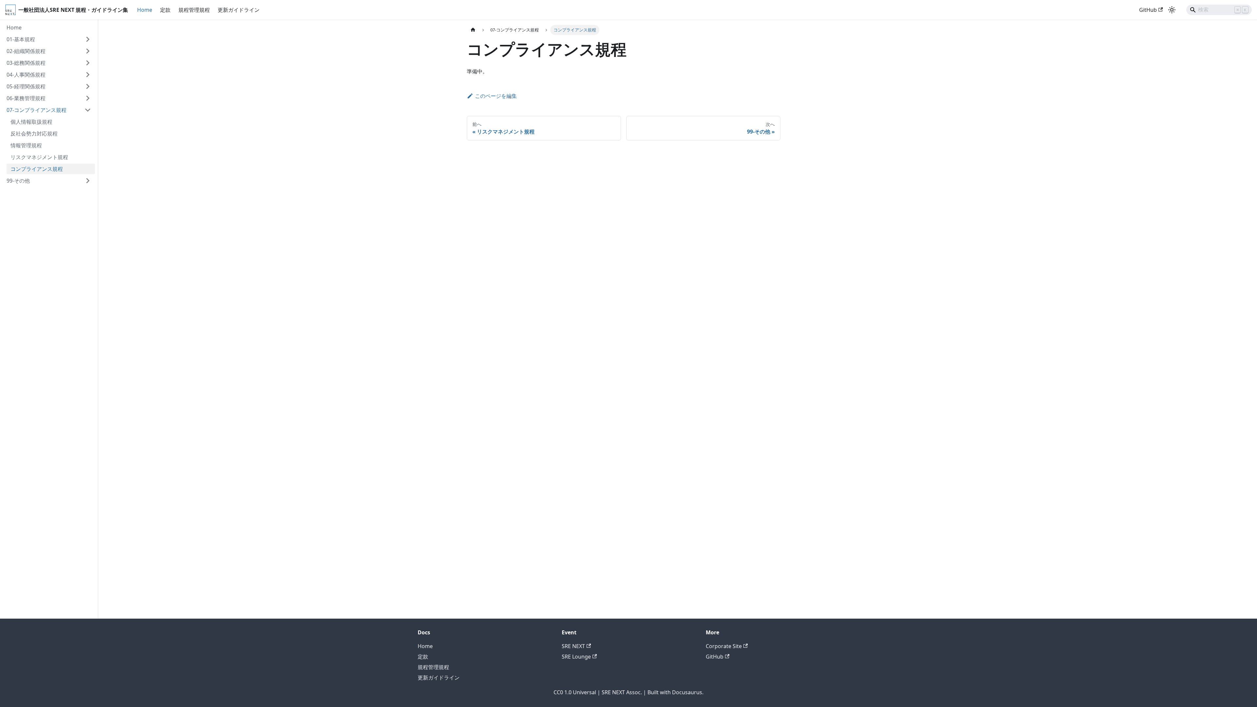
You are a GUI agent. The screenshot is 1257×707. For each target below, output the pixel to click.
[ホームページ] (473, 30)
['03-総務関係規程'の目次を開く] (88, 63)
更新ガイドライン (239, 9)
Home (144, 9)
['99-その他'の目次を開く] (88, 180)
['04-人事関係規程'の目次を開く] (88, 74)
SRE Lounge (576, 656)
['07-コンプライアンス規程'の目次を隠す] (88, 110)
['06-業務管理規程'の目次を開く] (88, 98)
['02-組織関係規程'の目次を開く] (88, 51)
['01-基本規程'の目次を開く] (88, 39)
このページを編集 (496, 96)
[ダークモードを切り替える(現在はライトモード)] (1172, 10)
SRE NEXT (573, 646)
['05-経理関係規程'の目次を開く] (88, 86)
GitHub (1148, 9)
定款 (165, 9)
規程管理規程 (194, 9)
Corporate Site (724, 646)
